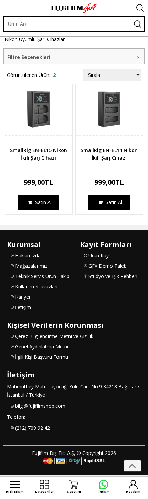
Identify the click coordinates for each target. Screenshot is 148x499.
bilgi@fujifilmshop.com (40, 406)
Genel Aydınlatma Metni (41, 346)
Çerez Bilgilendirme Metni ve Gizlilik (54, 336)
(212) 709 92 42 (32, 428)
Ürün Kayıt (100, 255)
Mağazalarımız (31, 266)
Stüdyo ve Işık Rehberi (112, 276)
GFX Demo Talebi (108, 266)
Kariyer (23, 297)
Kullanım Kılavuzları (36, 286)
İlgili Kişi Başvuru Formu (41, 357)
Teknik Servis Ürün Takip (42, 276)
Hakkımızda (28, 255)
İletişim (23, 307)
